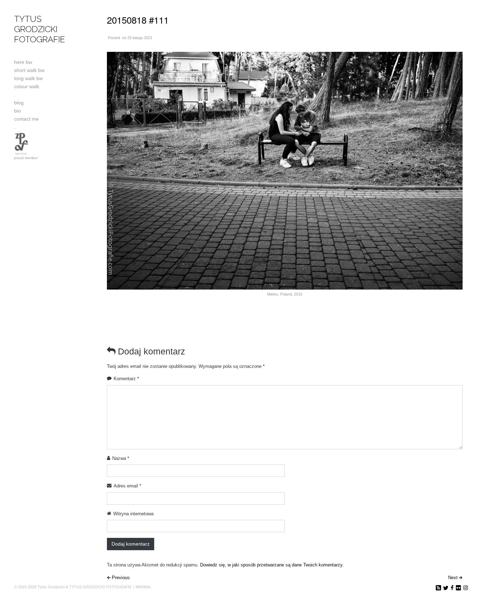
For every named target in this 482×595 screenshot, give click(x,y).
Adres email (127, 485)
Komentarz (126, 378)
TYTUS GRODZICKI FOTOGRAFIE (39, 29)
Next (453, 577)
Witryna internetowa (133, 513)
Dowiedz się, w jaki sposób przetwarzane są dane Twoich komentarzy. (272, 564)
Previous (121, 577)
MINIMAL (143, 587)
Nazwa (120, 458)
